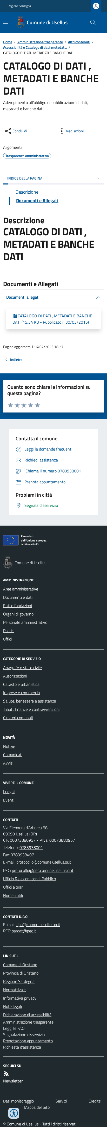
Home (7, 42)
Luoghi (9, 792)
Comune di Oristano (20, 965)
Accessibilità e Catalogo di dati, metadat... (35, 47)
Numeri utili (13, 895)
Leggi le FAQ (14, 1028)
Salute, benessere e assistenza (29, 701)
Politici (8, 630)
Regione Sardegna (19, 6)
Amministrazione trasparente (40, 42)
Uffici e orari (13, 887)
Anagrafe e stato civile (22, 667)
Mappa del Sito (37, 1107)
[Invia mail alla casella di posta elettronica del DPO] (38, 924)
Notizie (9, 746)
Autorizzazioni (15, 676)
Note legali (12, 1006)
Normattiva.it (14, 990)
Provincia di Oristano (20, 973)
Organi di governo (18, 614)
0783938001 (31, 847)
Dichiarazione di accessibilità (27, 1015)
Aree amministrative (20, 589)
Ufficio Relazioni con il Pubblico (29, 879)
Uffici (7, 639)
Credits (95, 1101)
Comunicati (12, 755)
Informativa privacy (19, 998)
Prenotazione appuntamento (28, 1041)
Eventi (8, 800)
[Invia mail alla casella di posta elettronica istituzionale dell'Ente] (43, 862)
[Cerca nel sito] (91, 22)
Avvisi (8, 763)
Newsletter (13, 1081)
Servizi (61, 1101)
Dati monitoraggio (18, 1101)
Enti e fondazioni (17, 605)
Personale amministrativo (25, 622)
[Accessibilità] (14, 1113)
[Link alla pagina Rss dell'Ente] (6, 1073)
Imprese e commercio (21, 692)
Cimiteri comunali (18, 718)
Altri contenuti (79, 42)
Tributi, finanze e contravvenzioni (31, 709)
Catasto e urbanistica (21, 684)
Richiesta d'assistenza (22, 1047)
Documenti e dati (17, 597)
